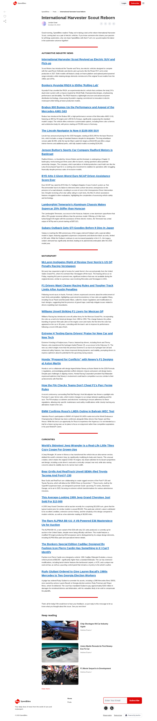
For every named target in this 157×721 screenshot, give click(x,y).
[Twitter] (105, 708)
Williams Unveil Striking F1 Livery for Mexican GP (72, 311)
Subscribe (135, 3)
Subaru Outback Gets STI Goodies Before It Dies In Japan (78, 227)
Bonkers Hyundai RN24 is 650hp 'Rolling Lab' (70, 85)
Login (124, 3)
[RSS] (111, 708)
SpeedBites (45, 12)
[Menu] (143, 3)
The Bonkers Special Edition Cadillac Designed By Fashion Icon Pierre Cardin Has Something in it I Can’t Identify (75, 548)
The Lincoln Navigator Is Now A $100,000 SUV (70, 130)
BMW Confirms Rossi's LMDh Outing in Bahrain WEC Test (78, 411)
